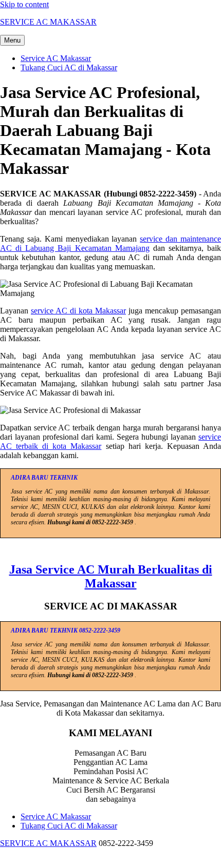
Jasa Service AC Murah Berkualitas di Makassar (110, 576)
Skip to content (24, 4)
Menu (12, 40)
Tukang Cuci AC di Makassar (69, 67)
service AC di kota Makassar (78, 310)
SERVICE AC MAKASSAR (48, 21)
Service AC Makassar (56, 58)
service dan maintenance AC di (110, 243)
